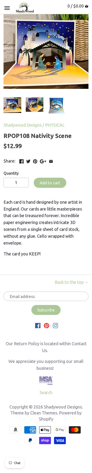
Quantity (11, 173)
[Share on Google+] (43, 160)
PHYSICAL (55, 125)
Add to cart (50, 183)
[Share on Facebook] (21, 160)
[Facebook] (38, 325)
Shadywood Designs (23, 125)
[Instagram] (55, 325)
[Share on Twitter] (28, 160)
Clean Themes (43, 412)
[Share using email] (51, 160)
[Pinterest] (46, 325)
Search (46, 392)
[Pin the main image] (35, 160)
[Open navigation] (7, 8)
